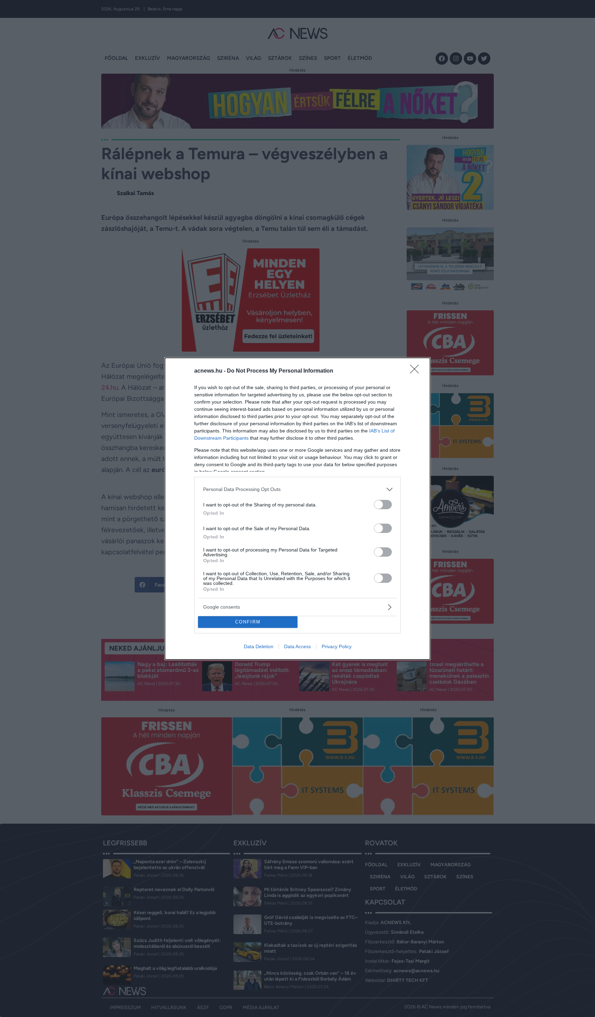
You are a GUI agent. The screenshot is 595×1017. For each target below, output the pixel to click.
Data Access (297, 646)
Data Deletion (258, 646)
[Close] (416, 371)
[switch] (383, 504)
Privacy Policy (337, 646)
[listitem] (297, 489)
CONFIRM (248, 621)
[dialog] (297, 509)
